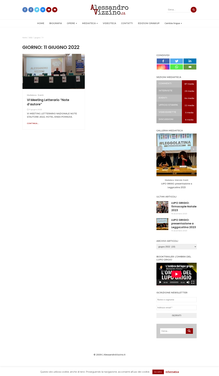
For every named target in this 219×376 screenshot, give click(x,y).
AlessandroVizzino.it (114, 354)
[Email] (190, 67)
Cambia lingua (172, 23)
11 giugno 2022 (35, 109)
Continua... (33, 123)
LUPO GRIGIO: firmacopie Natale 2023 (184, 206)
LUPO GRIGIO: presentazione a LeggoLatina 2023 (183, 223)
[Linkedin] (190, 61)
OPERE (71, 23)
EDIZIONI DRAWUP (149, 23)
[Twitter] (176, 61)
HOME (40, 23)
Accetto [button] (158, 372)
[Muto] (188, 282)
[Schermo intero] (192, 282)
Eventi (41, 95)
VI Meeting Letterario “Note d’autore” (48, 102)
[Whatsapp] (176, 67)
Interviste (178, 180)
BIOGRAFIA (55, 23)
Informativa (172, 371)
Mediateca (31, 95)
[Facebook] (163, 61)
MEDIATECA (89, 23)
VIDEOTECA (109, 23)
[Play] (160, 282)
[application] (176, 274)
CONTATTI (127, 23)
